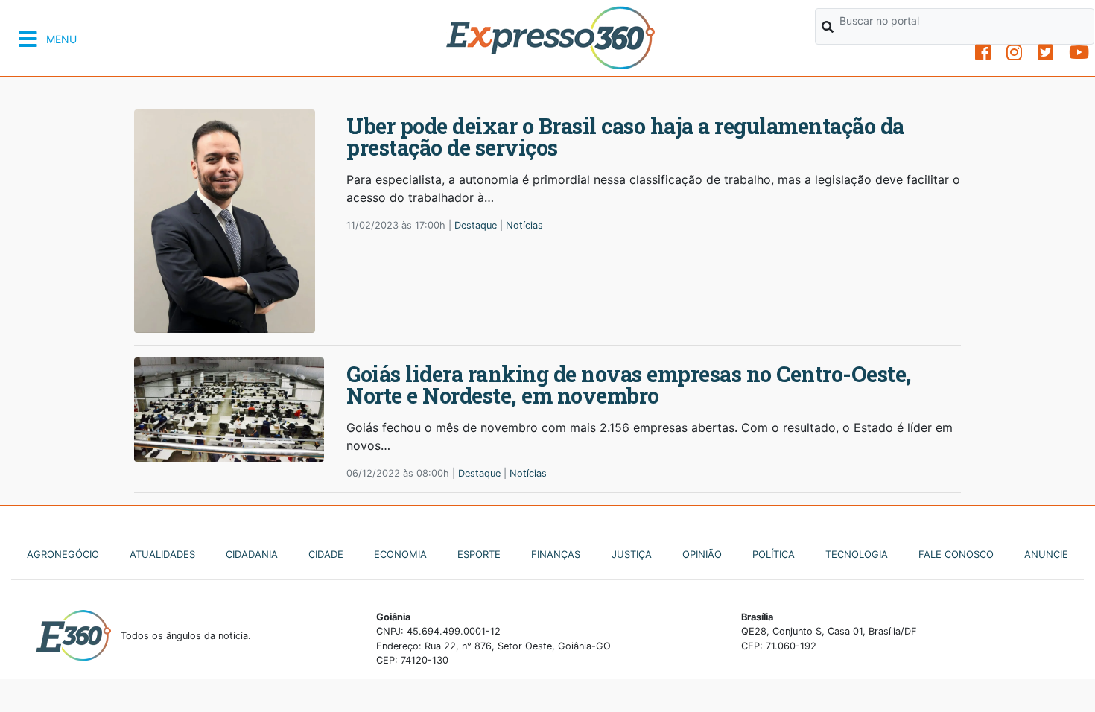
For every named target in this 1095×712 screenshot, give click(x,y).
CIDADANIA (252, 554)
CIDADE (325, 554)
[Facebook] (983, 52)
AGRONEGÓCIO (63, 554)
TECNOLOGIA (856, 554)
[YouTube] (1079, 52)
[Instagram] (1014, 52)
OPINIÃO (702, 554)
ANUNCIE (1046, 554)
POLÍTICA (773, 554)
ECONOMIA (400, 554)
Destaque (475, 225)
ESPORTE (479, 554)
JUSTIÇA (632, 554)
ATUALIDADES (162, 554)
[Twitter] (1045, 52)
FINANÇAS (555, 554)
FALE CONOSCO (956, 554)
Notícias (524, 225)
